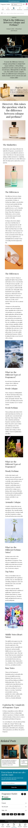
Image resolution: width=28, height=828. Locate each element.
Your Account (5, 806)
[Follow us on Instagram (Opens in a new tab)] (25, 794)
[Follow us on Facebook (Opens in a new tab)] (22, 794)
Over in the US (14, 1)
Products (4, 803)
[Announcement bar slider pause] (26, 1)
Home (5, 13)
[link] (2, 13)
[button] (26, 4)
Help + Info (4, 810)
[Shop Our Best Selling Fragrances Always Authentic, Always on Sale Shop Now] (14, 91)
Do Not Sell (17, 822)
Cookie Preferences (11, 822)
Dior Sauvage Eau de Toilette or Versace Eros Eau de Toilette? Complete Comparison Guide (9, 762)
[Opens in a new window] (6, 798)
